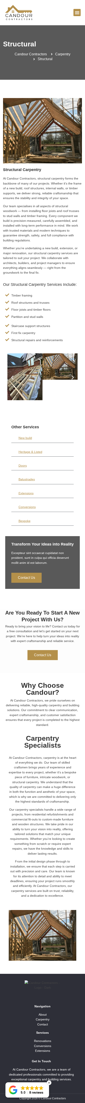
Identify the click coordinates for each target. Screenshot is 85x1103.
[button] (77, 12)
